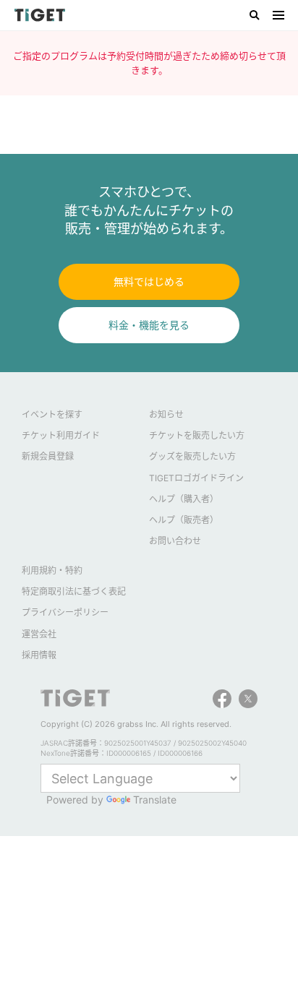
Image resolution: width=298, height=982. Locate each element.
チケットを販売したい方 (196, 435)
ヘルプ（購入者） (183, 499)
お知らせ (166, 414)
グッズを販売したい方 (192, 456)
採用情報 (39, 655)
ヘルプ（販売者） (183, 519)
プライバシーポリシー (65, 612)
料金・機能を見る (149, 325)
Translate (154, 799)
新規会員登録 (48, 456)
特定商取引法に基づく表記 (74, 591)
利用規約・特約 (52, 570)
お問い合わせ (175, 540)
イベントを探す (52, 414)
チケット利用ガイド (61, 435)
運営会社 (39, 634)
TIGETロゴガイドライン (196, 478)
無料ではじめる (149, 281)
